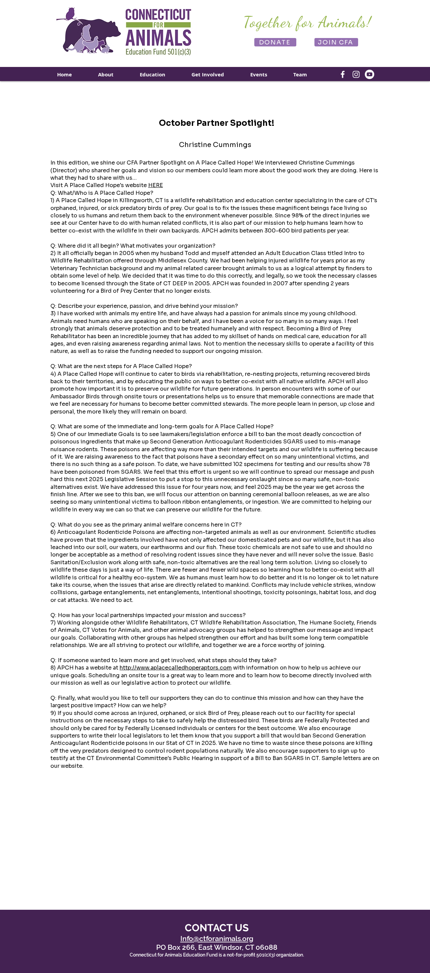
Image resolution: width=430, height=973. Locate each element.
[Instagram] (356, 74)
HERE (155, 185)
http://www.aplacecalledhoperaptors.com (176, 667)
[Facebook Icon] (342, 74)
